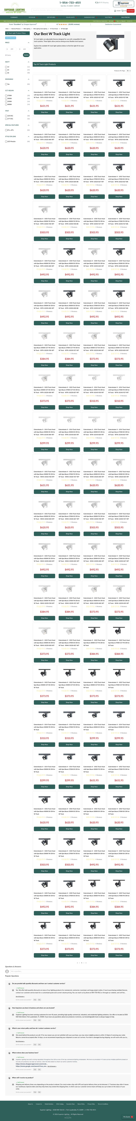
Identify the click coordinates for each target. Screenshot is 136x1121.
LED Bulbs (32, 17)
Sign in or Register (121, 21)
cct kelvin (9, 90)
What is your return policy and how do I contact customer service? (34, 1028)
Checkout (130, 11)
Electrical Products (16, 28)
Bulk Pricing (125, 17)
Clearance (14, 17)
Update (26, 55)
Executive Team (70, 1104)
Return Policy (81, 1104)
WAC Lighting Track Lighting (40, 28)
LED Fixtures (51, 17)
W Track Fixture (54, 28)
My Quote (112, 21)
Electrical (108, 17)
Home (7, 28)
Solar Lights (70, 17)
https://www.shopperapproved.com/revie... (32, 1064)
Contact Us (129, 21)
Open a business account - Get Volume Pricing (15, 21)
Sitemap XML (68, 1118)
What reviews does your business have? (25, 1053)
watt (7, 62)
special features (12, 125)
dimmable (9, 79)
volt (7, 111)
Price (7, 42)
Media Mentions (49, 1104)
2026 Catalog (59, 1104)
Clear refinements (10, 37)
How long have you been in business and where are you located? (33, 1008)
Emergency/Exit (89, 17)
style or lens (10, 136)
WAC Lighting (26, 28)
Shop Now (44, 112)
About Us (30, 1104)
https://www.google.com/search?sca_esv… (32, 1066)
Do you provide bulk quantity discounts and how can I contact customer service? (38, 983)
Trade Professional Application (100, 21)
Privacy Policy (91, 1104)
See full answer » (20, 996)
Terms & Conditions (103, 1104)
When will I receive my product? (22, 1077)
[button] (68, 24)
